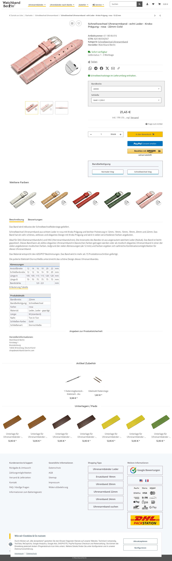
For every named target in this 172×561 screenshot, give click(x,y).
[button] (92, 62)
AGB (51, 472)
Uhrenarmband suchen (105, 506)
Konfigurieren (140, 548)
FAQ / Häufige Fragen (19, 487)
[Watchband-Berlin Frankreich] (147, 480)
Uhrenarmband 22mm (106, 491)
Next (159, 199)
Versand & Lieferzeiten (20, 477)
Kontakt (13, 482)
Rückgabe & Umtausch (20, 467)
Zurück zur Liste (17, 15)
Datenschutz (31, 553)
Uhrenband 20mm (105, 484)
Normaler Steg (107, 172)
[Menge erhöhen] (120, 134)
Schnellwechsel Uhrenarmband (113, 41)
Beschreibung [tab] (16, 219)
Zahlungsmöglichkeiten (20, 472)
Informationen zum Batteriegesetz (25, 492)
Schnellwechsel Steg (143, 172)
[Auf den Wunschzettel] (78, 23)
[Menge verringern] (91, 134)
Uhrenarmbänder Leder (105, 469)
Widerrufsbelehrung (58, 487)
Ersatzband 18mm (105, 476)
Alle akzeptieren (140, 541)
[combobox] (126, 89)
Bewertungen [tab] (35, 219)
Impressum (19, 553)
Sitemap (53, 477)
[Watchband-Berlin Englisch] (142, 480)
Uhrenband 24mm (105, 499)
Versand (135, 117)
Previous (13, 199)
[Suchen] (139, 4)
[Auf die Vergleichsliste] (72, 23)
